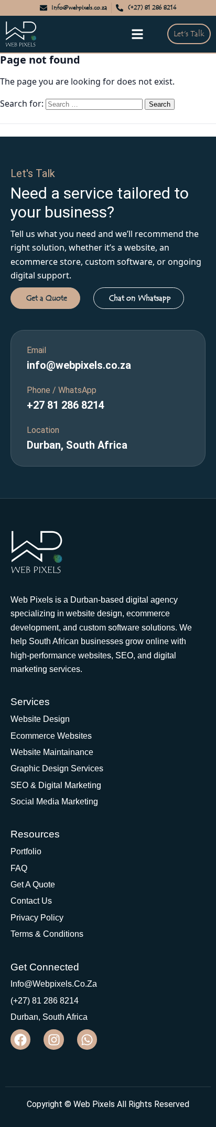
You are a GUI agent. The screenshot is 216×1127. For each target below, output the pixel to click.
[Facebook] (20, 1039)
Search (159, 104)
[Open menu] (137, 34)
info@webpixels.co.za (79, 365)
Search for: (22, 103)
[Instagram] (53, 1039)
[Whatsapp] (87, 1039)
